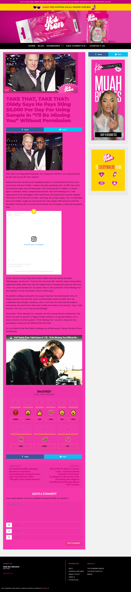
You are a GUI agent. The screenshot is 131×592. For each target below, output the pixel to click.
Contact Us (97, 45)
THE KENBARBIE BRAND (95, 568)
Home (31, 45)
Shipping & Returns (76, 571)
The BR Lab (45, 588)
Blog (41, 45)
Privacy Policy (74, 574)
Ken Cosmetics (75, 45)
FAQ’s (71, 568)
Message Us (8, 573)
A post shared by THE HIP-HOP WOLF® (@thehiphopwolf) (34, 271)
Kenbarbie (55, 45)
